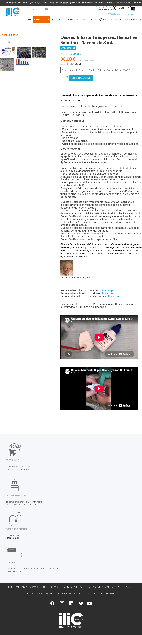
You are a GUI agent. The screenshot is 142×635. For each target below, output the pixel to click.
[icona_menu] (30, 19)
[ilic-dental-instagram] (62, 603)
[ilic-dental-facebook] (52, 603)
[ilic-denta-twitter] (80, 603)
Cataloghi (87, 19)
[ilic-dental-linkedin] (71, 603)
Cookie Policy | (86, 587)
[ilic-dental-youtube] (89, 603)
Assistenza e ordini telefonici (121, 14)
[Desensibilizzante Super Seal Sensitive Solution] (28, 42)
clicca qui (108, 290)
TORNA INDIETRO (10, 35)
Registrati (107, 9)
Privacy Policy (72, 587)
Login (98, 9)
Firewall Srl (112, 587)
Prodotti (40, 19)
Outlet (70, 19)
